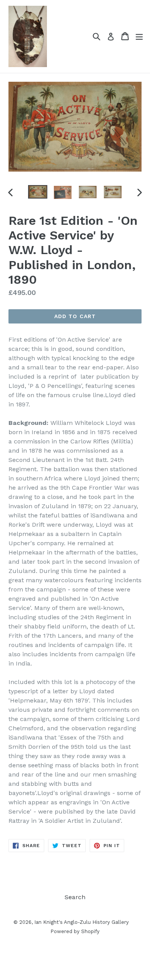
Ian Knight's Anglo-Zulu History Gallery (81, 922)
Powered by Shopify (75, 931)
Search (75, 897)
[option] (37, 191)
